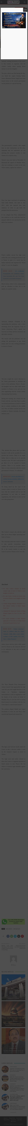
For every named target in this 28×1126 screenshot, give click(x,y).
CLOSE (25, 9)
